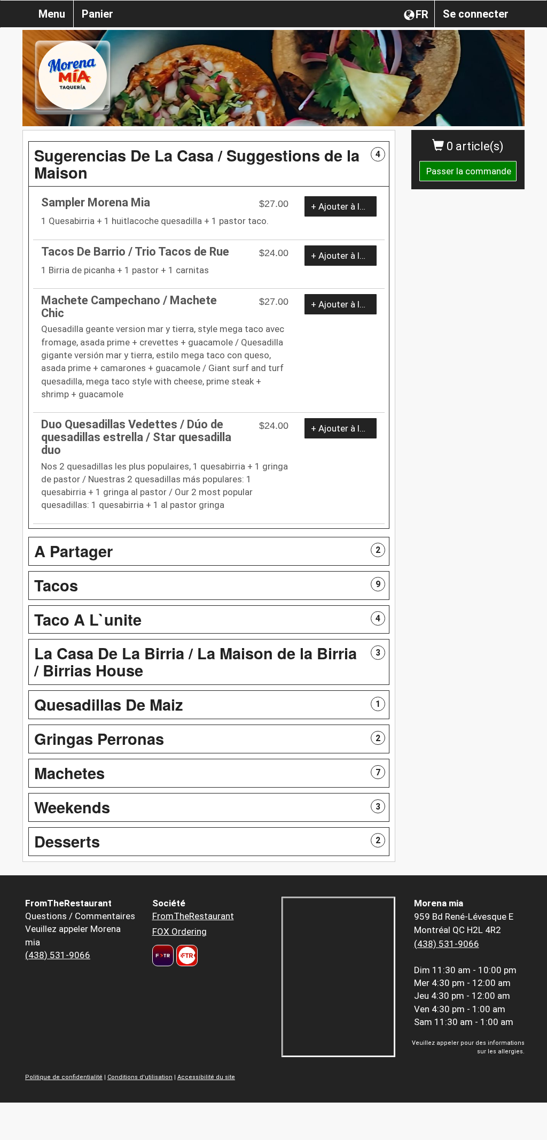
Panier (97, 13)
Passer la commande (468, 171)
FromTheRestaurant (193, 916)
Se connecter (476, 13)
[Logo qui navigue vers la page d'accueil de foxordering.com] (186, 955)
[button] (208, 164)
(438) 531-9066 (57, 955)
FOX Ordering (179, 931)
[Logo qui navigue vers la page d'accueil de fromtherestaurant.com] (163, 955)
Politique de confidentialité (64, 1077)
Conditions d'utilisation (140, 1077)
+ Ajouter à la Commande (343, 206)
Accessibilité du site (206, 1077)
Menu (51, 13)
